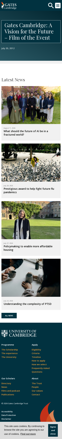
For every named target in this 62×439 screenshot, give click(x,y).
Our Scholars (8, 378)
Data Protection (8, 415)
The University (8, 357)
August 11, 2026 (9, 128)
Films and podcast (10, 390)
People (35, 387)
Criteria (36, 353)
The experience (9, 353)
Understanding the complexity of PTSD (27, 304)
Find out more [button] (28, 434)
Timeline (36, 357)
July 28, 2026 (8, 185)
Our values (37, 390)
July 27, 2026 (8, 243)
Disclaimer (6, 419)
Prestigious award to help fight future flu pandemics (29, 190)
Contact (36, 394)
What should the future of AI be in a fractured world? (26, 132)
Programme (7, 344)
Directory (6, 383)
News (4, 387)
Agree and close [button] (53, 430)
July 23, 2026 (8, 301)
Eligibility (36, 349)
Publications (7, 394)
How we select (39, 364)
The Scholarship (9, 349)
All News (9, 315)
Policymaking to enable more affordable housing (28, 248)
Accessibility (7, 411)
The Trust (37, 383)
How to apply (38, 360)
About (35, 378)
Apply (35, 344)
